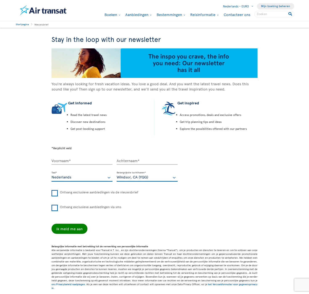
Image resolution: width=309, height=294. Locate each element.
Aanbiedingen (136, 14)
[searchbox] (274, 14)
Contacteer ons (237, 14)
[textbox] (82, 177)
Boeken (110, 14)
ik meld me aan (69, 228)
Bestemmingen (168, 14)
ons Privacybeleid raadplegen (68, 284)
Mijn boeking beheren (275, 6)
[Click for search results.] (290, 14)
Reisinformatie (202, 14)
